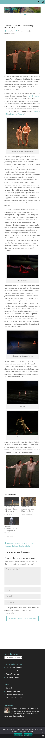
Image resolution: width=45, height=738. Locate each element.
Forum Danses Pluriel (13, 671)
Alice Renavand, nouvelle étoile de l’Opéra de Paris (27, 509)
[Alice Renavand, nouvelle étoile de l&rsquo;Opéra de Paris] (28, 501)
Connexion (9, 688)
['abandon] (22, 404)
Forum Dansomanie (13, 674)
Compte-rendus (23, 31)
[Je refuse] (42, 732)
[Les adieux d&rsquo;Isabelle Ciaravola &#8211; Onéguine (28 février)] (11, 521)
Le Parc (15, 546)
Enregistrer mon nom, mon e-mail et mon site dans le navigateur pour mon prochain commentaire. (21, 610)
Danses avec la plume (14, 667)
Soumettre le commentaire (22, 618)
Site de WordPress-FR (14, 698)
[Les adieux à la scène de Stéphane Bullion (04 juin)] (11, 501)
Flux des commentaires (14, 695)
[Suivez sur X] (43, 1)
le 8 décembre (34, 96)
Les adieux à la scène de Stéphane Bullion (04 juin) (11, 509)
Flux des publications (13, 691)
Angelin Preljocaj (21, 543)
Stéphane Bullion (25, 546)
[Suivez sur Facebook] (39, 1)
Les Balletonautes (12, 677)
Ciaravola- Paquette (17, 114)
